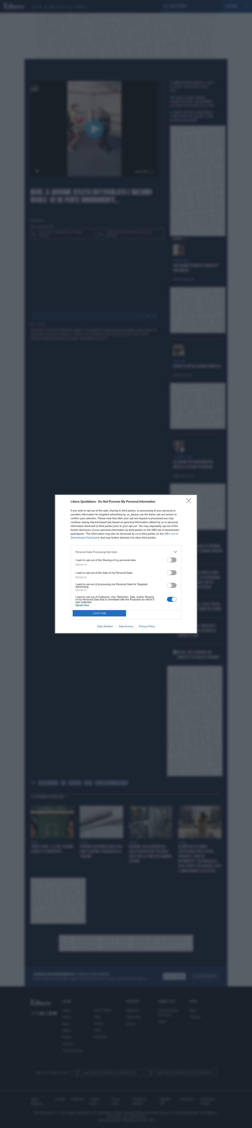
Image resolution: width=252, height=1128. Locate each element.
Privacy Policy (147, 626)
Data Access (126, 626)
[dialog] (126, 564)
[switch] (172, 559)
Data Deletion (105, 626)
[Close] (189, 501)
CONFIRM (99, 613)
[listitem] (126, 552)
